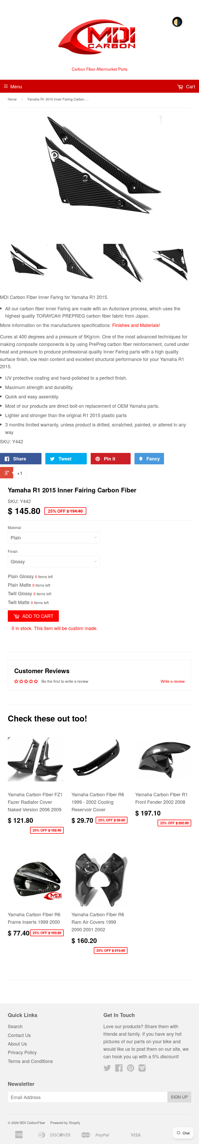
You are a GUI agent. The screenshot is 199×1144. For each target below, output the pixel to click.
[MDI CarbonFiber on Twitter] (107, 1069)
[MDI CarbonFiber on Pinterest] (130, 1069)
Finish (13, 551)
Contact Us (19, 1035)
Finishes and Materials (135, 325)
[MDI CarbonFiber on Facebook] (119, 1069)
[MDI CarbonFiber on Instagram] (142, 1069)
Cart (190, 86)
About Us (17, 1043)
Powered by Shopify (65, 1122)
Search (15, 1026)
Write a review (173, 681)
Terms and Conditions (30, 1061)
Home (12, 99)
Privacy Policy (22, 1052)
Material (14, 527)
